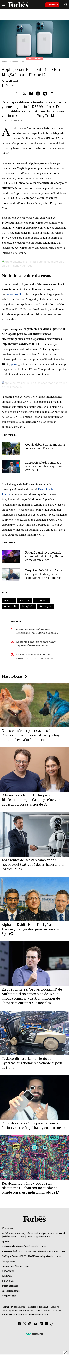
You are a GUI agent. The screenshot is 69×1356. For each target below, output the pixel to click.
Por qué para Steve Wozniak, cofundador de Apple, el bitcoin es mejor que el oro (45, 556)
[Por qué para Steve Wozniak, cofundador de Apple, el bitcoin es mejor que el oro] (11, 556)
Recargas (45, 606)
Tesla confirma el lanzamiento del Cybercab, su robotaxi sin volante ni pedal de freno (33, 1063)
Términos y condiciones (14, 1307)
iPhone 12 (10, 606)
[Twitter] (24, 94)
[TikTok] (51, 1324)
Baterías (24, 600)
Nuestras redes (43, 1311)
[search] (65, 5)
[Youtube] (36, 1324)
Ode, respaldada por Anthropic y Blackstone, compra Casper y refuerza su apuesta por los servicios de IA (32, 800)
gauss (14, 364)
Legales (32, 1307)
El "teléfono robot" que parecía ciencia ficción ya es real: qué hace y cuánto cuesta (33, 1126)
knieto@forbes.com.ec (55, 1251)
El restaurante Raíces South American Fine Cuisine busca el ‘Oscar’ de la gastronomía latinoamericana (36, 631)
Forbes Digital (10, 81)
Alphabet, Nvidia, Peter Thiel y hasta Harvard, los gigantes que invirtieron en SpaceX (31, 929)
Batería (9, 600)
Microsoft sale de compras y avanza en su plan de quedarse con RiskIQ (44, 466)
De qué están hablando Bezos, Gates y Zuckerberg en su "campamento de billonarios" (44, 574)
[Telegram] (45, 94)
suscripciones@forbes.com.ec (15, 1266)
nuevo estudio (14, 294)
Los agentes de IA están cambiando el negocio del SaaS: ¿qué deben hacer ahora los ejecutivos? (32, 865)
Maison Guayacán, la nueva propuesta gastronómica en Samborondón (34, 656)
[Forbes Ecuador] (18, 4)
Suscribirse (52, 4)
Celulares (42, 600)
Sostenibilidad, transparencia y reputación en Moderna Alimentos (36, 643)
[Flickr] (46, 1324)
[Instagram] (29, 1324)
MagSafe (27, 606)
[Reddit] (38, 94)
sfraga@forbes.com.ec (51, 1256)
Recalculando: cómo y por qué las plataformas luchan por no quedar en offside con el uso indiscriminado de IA (30, 1188)
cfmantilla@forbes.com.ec (34, 1246)
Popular (16, 621)
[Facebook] (31, 94)
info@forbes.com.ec (42, 1237)
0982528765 (8, 1281)
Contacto (55, 1307)
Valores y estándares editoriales (18, 1311)
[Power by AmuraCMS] (34, 1334)
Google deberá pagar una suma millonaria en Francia (45, 446)
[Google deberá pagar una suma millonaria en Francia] (11, 448)
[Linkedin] (51, 94)
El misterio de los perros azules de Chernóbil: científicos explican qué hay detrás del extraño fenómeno (31, 735)
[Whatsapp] (17, 94)
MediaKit (43, 1307)
